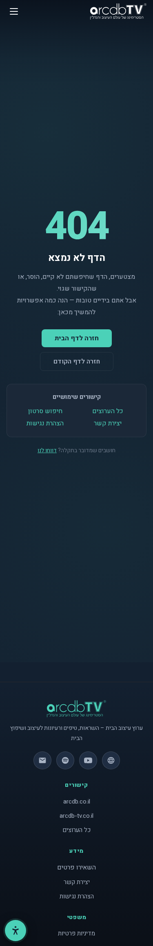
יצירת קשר (108, 423)
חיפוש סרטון (45, 411)
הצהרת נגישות (45, 423)
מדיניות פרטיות (76, 933)
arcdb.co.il (76, 801)
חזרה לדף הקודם (76, 361)
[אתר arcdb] (111, 760)
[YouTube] (88, 760)
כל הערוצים (107, 411)
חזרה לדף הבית (77, 338)
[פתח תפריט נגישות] (15, 930)
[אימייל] (42, 760)
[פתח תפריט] (14, 11)
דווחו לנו (47, 450)
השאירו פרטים (76, 867)
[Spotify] (65, 760)
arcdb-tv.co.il (76, 815)
